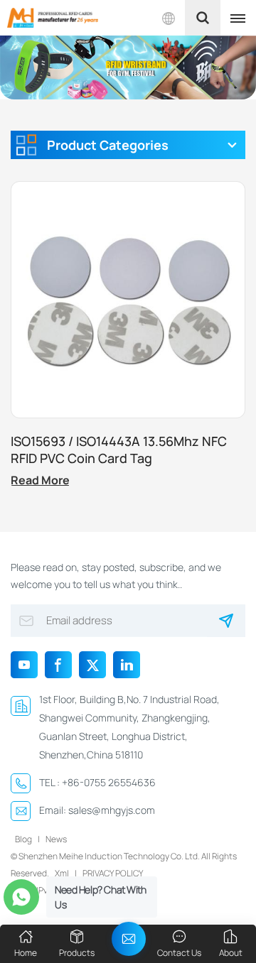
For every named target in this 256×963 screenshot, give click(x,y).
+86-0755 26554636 (109, 782)
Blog (23, 839)
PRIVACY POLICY (112, 873)
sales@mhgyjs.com (111, 810)
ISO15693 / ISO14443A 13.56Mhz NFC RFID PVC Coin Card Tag (119, 449)
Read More (40, 480)
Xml (62, 873)
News (56, 839)
